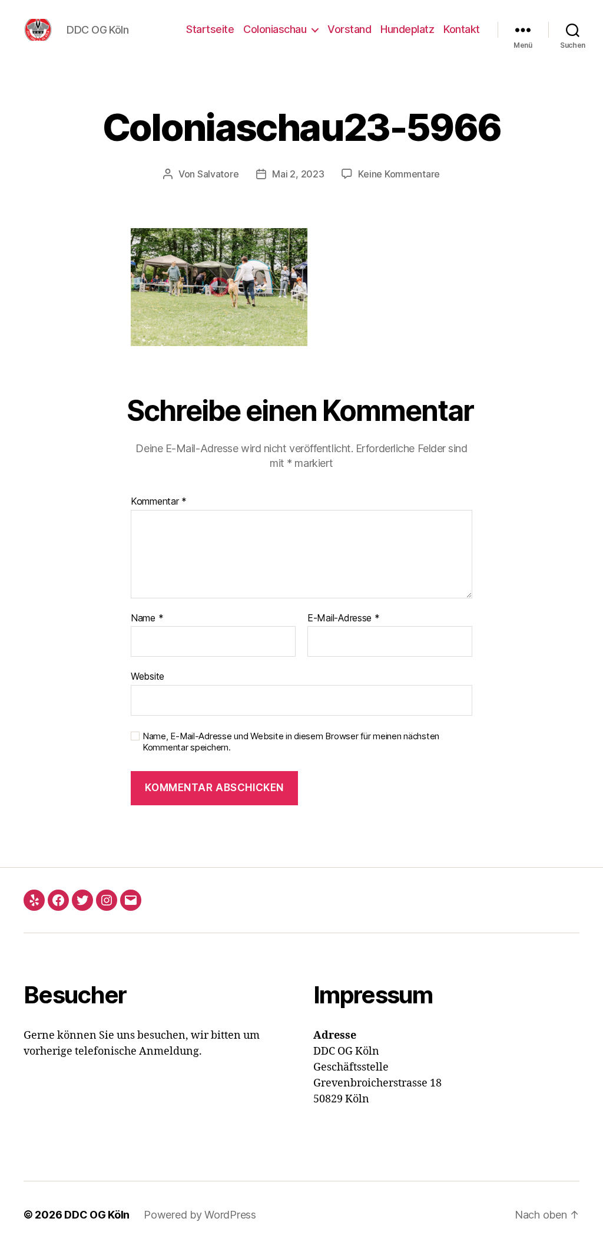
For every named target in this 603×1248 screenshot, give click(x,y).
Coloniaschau (274, 29)
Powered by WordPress (200, 1215)
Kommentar (159, 501)
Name (147, 618)
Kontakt (461, 29)
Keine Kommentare (399, 174)
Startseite (210, 29)
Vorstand (349, 29)
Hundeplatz (407, 29)
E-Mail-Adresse (343, 618)
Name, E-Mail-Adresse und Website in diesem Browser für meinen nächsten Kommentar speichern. (291, 742)
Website (147, 676)
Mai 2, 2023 (298, 174)
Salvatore (218, 174)
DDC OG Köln (97, 1215)
